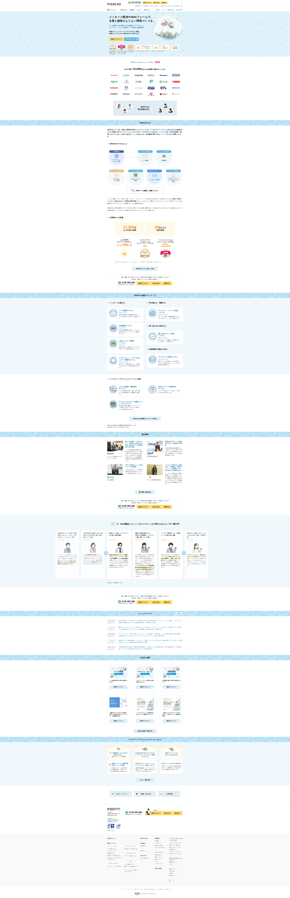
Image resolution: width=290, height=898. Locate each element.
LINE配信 (129, 25)
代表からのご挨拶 (159, 845)
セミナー (157, 861)
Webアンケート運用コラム (175, 845)
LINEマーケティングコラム (175, 847)
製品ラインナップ (111, 9)
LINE (169, 5)
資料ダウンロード (147, 2)
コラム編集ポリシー (167, 889)
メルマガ (171, 864)
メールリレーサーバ (111, 851)
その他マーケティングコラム (175, 853)
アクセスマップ (158, 843)
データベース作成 (175, 5)
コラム (181, 5)
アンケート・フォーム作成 (118, 27)
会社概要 (157, 841)
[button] (106, 553)
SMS (166, 5)
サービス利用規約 (159, 889)
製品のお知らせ (158, 854)
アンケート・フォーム (153, 5)
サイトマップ (121, 889)
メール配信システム (111, 848)
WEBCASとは (130, 39)
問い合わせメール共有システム (131, 848)
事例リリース (158, 859)
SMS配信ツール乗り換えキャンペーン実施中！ (142, 62)
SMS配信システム (111, 853)
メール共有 (161, 5)
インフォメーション (159, 863)
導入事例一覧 (143, 845)
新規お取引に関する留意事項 (149, 889)
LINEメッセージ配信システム (113, 855)
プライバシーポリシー (129, 889)
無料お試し (164, 2)
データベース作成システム (130, 855)
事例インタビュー (159, 857)
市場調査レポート (173, 862)
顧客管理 (141, 27)
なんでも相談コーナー (145, 858)
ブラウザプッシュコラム (174, 851)
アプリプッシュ (139, 25)
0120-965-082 (128, 282)
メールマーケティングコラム (175, 842)
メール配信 (145, 5)
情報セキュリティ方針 (138, 889)
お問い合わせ (156, 2)
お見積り (171, 873)
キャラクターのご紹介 (160, 847)
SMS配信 (121, 25)
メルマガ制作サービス (129, 864)
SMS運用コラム (172, 849)
